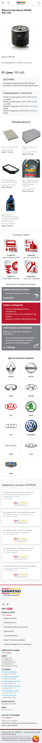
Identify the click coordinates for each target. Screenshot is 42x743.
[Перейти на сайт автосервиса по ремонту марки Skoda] (31, 408)
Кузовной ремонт (11, 636)
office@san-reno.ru (7, 709)
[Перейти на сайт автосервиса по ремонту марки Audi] (11, 428)
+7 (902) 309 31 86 (8, 698)
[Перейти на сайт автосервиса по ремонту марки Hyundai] (31, 389)
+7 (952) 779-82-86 (9, 674)
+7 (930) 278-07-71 (9, 688)
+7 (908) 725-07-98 (9, 679)
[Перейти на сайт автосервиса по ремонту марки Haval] (11, 447)
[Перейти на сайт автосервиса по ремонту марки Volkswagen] (31, 428)
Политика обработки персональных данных (16, 736)
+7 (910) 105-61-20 (9, 693)
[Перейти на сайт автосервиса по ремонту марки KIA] (11, 408)
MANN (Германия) (24, 63)
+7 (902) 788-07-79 (9, 684)
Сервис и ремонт (10, 618)
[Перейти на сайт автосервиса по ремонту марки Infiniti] (11, 389)
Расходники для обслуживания (16, 627)
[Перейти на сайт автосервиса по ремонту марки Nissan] (31, 370)
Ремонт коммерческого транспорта (17, 644)
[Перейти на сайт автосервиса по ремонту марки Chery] (31, 447)
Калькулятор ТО (10, 623)
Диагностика (9, 631)
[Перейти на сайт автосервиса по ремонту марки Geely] (11, 466)
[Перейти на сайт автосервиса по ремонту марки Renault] (11, 370)
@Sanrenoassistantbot (10, 721)
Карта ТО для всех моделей (14, 640)
